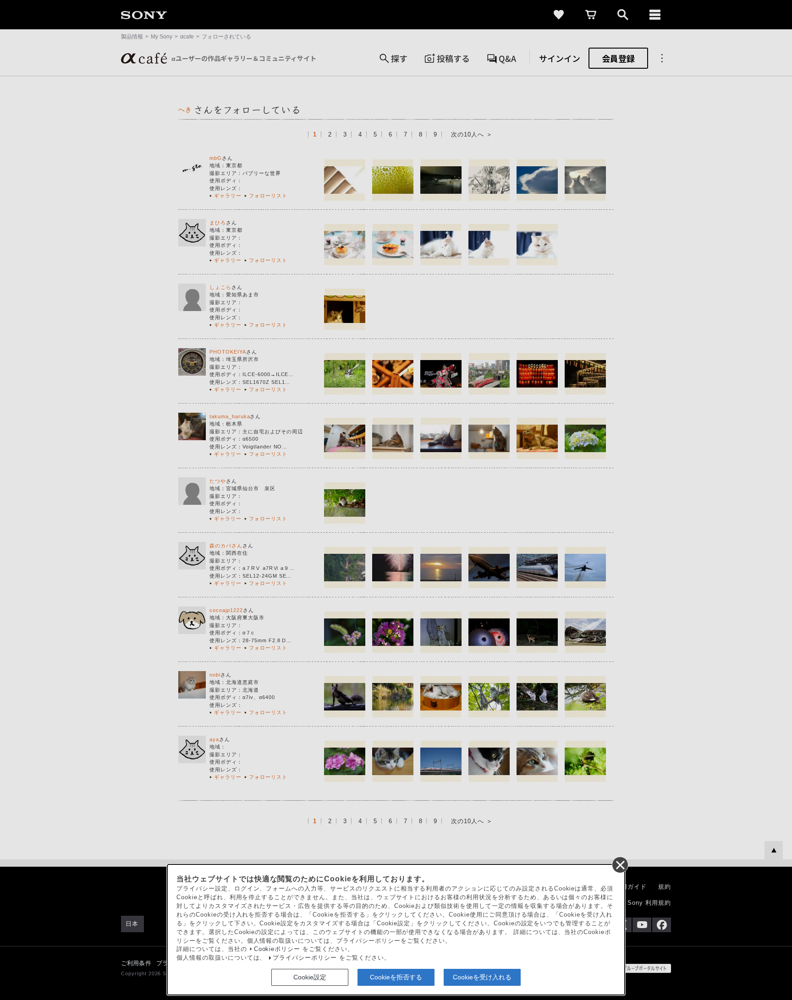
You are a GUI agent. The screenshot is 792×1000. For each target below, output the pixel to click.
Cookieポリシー (277, 949)
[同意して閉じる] (619, 864)
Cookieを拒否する (396, 977)
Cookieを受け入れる (482, 977)
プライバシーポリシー (305, 958)
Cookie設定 (309, 977)
